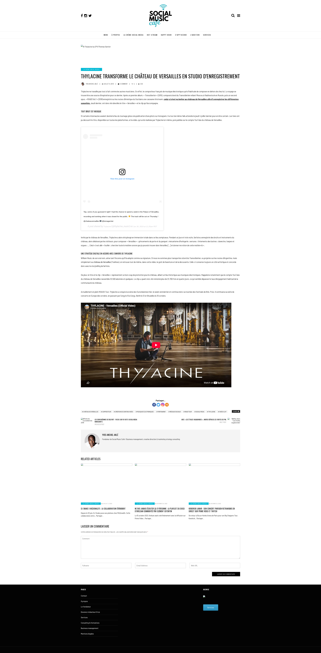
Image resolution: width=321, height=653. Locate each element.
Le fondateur (86, 606)
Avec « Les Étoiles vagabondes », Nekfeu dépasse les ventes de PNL (203, 420)
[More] (167, 405)
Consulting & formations (90, 623)
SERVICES (207, 35)
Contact (84, 595)
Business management (89, 628)
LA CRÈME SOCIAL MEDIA (133, 35)
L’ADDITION (195, 35)
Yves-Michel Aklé (92, 84)
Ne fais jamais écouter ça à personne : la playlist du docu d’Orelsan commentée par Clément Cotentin (160, 510)
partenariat (162, 411)
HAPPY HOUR (166, 35)
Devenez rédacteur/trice (90, 612)
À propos (84, 601)
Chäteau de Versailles (90, 411)
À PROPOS (116, 35)
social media (200, 411)
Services (84, 617)
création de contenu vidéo (124, 411)
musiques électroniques (145, 411)
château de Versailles (102, 262)
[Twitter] (158, 405)
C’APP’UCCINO (181, 35)
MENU (106, 35)
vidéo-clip (222, 411)
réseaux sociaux (175, 411)
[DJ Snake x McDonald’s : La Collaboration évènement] (106, 481)
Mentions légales (87, 633)
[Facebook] (154, 405)
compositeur (106, 411)
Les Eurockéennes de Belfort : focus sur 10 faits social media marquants (116, 421)
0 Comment (124, 84)
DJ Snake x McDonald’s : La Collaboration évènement (103, 508)
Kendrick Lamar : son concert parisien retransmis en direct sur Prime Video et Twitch (212, 510)
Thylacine (107, 226)
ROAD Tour (188, 411)
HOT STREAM (152, 35)
